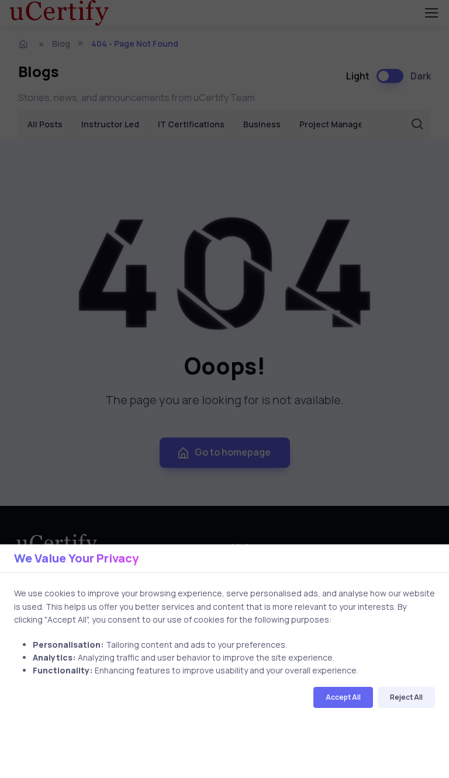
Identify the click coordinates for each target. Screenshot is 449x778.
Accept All (343, 697)
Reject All (406, 697)
